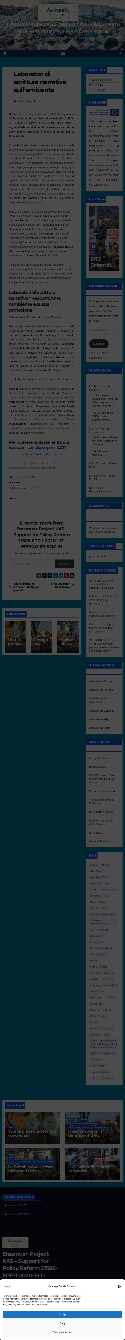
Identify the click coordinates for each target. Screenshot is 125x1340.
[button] (120, 1286)
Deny (62, 1323)
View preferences (62, 1332)
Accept (62, 1314)
